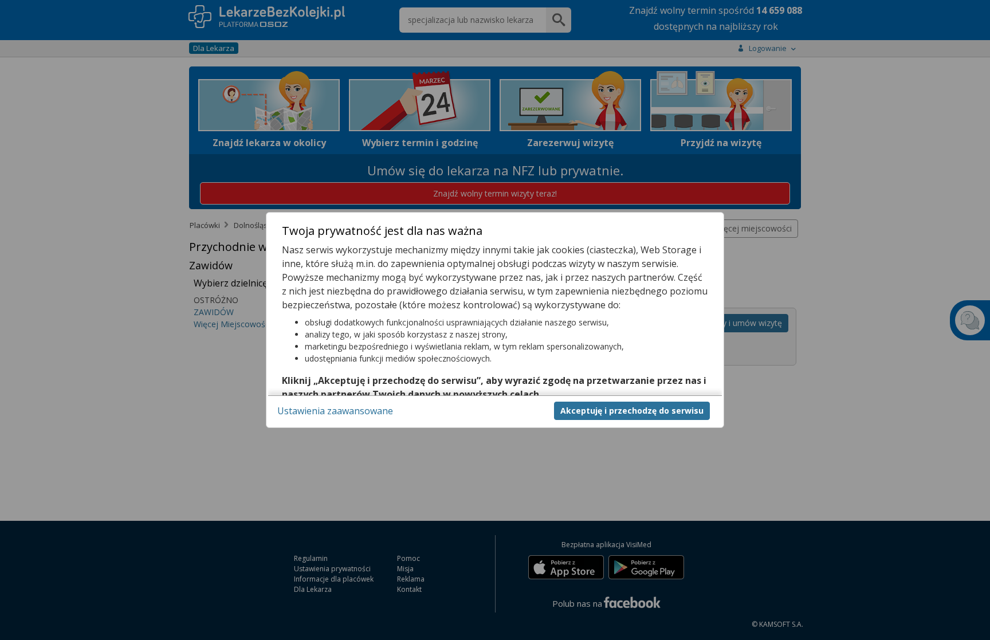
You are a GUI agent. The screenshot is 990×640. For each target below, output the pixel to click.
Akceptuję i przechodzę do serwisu (632, 410)
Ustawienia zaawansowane (335, 411)
